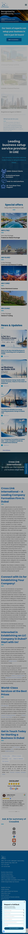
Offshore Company (16, 756)
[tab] (6, 756)
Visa (10, 758)
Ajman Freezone (5, 890)
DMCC (24, 114)
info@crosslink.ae (9, 751)
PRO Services (5, 761)
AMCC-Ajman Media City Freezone (9, 886)
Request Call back (26, 468)
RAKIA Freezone (5, 894)
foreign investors (13, 661)
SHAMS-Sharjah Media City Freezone (10, 876)
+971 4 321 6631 (5, 859)
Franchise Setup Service (7, 869)
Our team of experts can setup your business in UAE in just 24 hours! (14, 31)
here (12, 749)
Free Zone (4, 758)
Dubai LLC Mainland (18, 758)
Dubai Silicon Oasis (5, 888)
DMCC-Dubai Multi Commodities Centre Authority (13, 875)
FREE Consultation (13, 39)
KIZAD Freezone (5, 884)
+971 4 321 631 (16, 747)
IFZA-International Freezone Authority (10, 892)
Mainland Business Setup (7, 871)
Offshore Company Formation (8, 873)
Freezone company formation (8, 715)
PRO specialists (5, 705)
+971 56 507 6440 (5, 861)
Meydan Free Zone (5, 882)
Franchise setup (6, 756)
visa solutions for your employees (13, 677)
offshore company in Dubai (18, 675)
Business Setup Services (7, 867)
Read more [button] (4, 802)
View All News (6, 450)
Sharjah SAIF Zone (5, 896)
